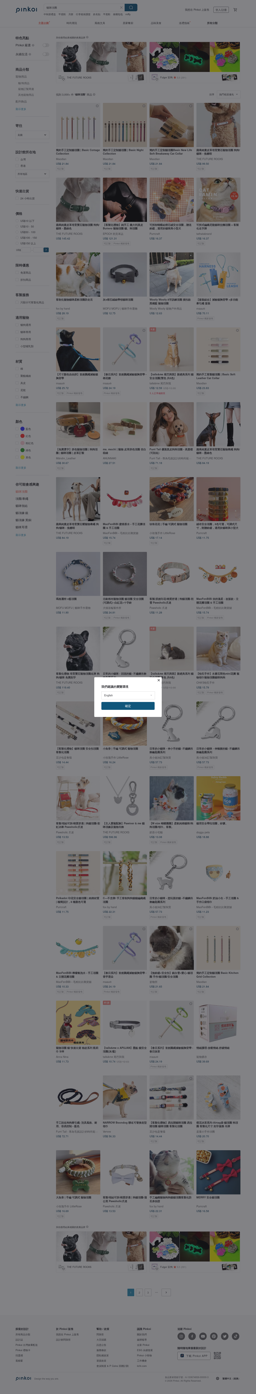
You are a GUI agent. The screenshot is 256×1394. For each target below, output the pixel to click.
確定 (128, 706)
